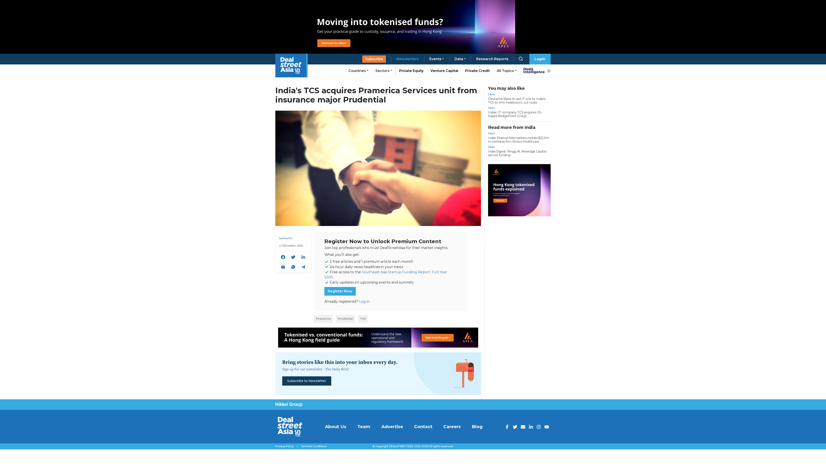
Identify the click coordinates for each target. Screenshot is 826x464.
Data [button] (459, 59)
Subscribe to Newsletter (306, 381)
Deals (491, 94)
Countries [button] (357, 71)
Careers (452, 426)
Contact (423, 426)
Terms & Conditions (314, 446)
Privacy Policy (284, 446)
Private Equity (411, 71)
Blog (477, 426)
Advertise (392, 426)
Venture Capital (444, 71)
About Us (335, 426)
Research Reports (492, 59)
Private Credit (477, 71)
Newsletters (407, 59)
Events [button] (435, 59)
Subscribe (374, 59)
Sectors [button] (382, 71)
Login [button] (540, 59)
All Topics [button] (505, 71)
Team (363, 426)
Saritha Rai (285, 238)
